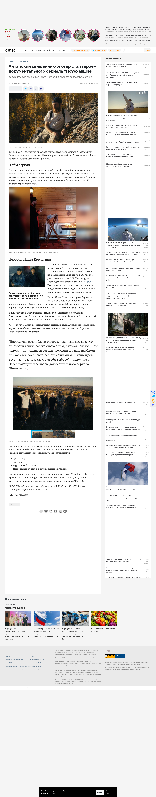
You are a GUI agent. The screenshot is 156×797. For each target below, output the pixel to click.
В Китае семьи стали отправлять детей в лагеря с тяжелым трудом (122, 65)
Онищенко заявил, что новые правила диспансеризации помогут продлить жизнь (123, 428)
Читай (38, 50)
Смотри (56, 50)
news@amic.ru (76, 665)
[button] (91, 378)
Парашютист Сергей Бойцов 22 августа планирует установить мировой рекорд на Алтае (123, 497)
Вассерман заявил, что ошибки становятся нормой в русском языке (123, 148)
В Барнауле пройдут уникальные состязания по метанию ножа (119, 165)
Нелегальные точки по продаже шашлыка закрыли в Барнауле (122, 83)
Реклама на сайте (36, 654)
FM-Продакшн (35, 651)
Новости (29, 50)
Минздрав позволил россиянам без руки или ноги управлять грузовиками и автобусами (122, 438)
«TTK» (34, 688)
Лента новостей (113, 58)
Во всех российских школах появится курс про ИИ (123, 421)
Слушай (46, 50)
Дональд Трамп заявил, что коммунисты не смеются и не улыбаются (123, 304)
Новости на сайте (11, 651)
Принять (100, 792)
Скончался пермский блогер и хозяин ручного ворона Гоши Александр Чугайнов (123, 141)
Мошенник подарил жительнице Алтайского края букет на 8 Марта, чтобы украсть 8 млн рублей (123, 277)
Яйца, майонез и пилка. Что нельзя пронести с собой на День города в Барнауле (120, 349)
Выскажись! (15, 89)
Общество (25, 61)
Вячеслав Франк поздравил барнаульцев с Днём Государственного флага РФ (123, 446)
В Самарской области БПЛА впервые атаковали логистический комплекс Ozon (122, 404)
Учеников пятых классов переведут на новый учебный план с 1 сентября (121, 261)
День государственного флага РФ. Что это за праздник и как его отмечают (123, 560)
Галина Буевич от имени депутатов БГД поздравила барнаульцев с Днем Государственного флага (121, 296)
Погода (7, 656)
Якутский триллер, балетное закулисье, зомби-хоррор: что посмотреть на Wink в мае (26, 296)
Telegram (87, 281)
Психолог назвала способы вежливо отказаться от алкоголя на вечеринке (121, 506)
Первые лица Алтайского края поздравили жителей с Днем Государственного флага (123, 488)
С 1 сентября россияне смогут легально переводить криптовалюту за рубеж (121, 453)
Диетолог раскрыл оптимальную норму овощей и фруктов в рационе (121, 126)
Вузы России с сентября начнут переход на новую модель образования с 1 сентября (123, 253)
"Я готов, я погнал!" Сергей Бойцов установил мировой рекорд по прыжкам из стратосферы (123, 245)
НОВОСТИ (13, 61)
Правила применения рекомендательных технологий (23, 666)
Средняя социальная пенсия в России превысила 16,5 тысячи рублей (121, 412)
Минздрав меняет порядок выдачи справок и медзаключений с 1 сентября (123, 269)
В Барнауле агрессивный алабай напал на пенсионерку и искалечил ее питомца (122, 133)
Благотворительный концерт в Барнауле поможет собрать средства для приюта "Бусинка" (122, 570)
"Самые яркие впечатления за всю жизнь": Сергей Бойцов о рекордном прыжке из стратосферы (122, 118)
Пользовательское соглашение (15, 654)
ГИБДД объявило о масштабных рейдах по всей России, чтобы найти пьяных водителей (122, 75)
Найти (147, 50)
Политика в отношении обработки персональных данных (24, 669)
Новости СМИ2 (10, 604)
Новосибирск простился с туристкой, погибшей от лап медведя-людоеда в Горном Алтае (123, 156)
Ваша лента (115, 50)
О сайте (32, 656)
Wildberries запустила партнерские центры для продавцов (123, 286)
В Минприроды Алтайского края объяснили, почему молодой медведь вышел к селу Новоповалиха (123, 340)
